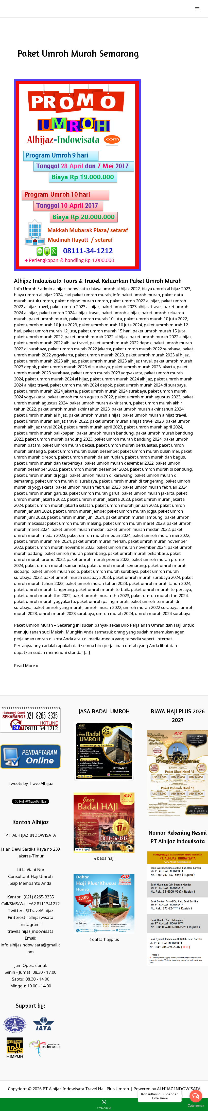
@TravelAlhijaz (39, 911)
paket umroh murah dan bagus (155, 457)
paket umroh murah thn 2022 (42, 596)
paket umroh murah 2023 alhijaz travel (115, 361)
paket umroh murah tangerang (44, 590)
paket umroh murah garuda (40, 493)
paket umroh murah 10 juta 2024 (110, 325)
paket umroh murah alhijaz (94, 415)
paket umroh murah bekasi (68, 445)
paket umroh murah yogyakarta (44, 601)
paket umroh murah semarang (116, 566)
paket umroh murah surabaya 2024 (146, 577)
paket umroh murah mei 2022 (160, 535)
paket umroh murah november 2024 (131, 547)
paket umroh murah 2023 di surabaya (74, 367)
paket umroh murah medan (78, 529)
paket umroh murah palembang (75, 553)
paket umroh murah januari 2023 (126, 505)
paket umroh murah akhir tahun (100, 403)
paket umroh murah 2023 (99, 355)
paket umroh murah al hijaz (40, 415)
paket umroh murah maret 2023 (134, 523)
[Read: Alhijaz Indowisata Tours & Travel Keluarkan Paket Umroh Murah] (77, 175)
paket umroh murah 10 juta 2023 (45, 325)
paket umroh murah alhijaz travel (154, 415)
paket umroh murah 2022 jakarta (79, 349)
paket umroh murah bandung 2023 (58, 439)
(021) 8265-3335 (39, 897)
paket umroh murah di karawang (101, 475)
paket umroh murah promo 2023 (98, 559)
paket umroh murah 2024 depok (81, 385)
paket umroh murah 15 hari (104, 331)
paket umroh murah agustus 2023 (147, 397)
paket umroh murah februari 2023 (88, 487)
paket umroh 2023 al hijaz (74, 307)
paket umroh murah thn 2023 (101, 596)
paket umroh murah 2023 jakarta (143, 367)
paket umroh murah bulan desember (83, 451)
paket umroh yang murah (57, 607)
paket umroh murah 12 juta (49, 331)
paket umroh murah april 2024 (153, 427)
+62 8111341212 (44, 904)
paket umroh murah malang (74, 523)
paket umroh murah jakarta (148, 493)
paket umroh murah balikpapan (44, 433)
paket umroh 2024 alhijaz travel (69, 313)
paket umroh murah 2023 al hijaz (157, 355)
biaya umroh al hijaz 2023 (166, 289)
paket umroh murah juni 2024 (75, 517)
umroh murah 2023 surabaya (66, 614)
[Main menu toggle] (197, 8)
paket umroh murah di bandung (161, 469)
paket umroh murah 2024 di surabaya (150, 385)
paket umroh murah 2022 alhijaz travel (51, 343)
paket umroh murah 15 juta (159, 331)
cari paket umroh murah (87, 295)
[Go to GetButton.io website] (196, 1105)
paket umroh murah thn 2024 (159, 596)
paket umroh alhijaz (120, 313)
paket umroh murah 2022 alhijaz (161, 337)
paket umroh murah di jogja (40, 475)
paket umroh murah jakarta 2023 (98, 499)
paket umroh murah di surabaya (66, 481)
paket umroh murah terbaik (102, 590)
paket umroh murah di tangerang (131, 481)
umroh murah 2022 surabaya (151, 607)
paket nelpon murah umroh (81, 301)
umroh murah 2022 (102, 607)
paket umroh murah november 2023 (59, 547)
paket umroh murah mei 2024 (42, 541)
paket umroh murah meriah (99, 541)
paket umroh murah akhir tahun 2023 (74, 409)
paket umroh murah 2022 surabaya (146, 349)
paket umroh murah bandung (105, 433)
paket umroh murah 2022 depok (120, 343)
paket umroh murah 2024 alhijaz (121, 379)
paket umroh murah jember (79, 511)
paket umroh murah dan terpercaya (48, 463)
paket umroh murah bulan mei (149, 451)
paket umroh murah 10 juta (95, 319)
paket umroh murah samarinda (55, 566)
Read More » (26, 666)
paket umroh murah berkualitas (126, 445)
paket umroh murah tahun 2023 (96, 583)
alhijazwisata (40, 917)
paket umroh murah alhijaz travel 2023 (127, 421)
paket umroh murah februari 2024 (155, 487)
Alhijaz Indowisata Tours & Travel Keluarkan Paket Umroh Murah (98, 280)
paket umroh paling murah (102, 601)
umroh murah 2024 (114, 614)
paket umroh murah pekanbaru (138, 553)
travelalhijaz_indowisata (30, 931)
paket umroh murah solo (55, 571)
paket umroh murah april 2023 (93, 427)
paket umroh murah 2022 (38, 337)
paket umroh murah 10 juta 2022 (155, 319)
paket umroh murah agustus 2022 (80, 397)
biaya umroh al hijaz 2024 (38, 295)
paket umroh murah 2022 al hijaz (96, 337)
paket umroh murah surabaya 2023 (77, 577)
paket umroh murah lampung (134, 517)
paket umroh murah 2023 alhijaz (45, 361)
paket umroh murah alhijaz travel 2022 (51, 421)
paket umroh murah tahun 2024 (159, 583)
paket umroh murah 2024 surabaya (112, 391)
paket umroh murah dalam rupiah (90, 457)
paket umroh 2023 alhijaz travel (131, 307)
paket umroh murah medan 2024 (98, 535)
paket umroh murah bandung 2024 (128, 439)
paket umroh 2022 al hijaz (134, 301)
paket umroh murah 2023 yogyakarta (106, 373)
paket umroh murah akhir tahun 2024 (147, 409)
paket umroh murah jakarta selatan (59, 505)
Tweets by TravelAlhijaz (30, 783)
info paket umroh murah (136, 295)
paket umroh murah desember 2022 (118, 463)
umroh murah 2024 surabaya (162, 614)
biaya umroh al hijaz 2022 (115, 289)
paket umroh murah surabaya (109, 571)
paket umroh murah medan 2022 (138, 529)
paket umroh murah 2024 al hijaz (56, 379)
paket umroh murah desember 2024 (93, 469)
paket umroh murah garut (94, 493)
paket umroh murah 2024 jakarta (45, 391)
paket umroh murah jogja (131, 511)
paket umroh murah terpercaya (161, 590)
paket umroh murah (48, 319)
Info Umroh (25, 289)
